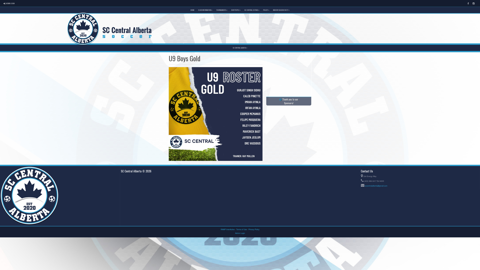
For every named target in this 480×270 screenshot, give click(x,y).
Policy (265, 10)
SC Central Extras (251, 10)
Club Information (204, 10)
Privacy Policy (253, 229)
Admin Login (240, 233)
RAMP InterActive (228, 229)
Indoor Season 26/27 (280, 10)
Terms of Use (241, 229)
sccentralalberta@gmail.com (376, 185)
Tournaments (221, 10)
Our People (235, 10)
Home (192, 10)
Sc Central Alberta (239, 48)
